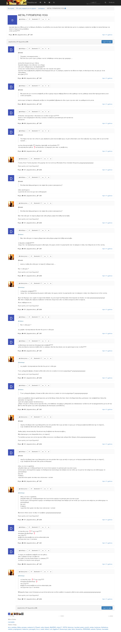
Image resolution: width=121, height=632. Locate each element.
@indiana (20, 234)
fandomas (97, 627)
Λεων (38, 629)
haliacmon (25, 629)
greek (82, 627)
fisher (73, 629)
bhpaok (47, 627)
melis (42, 627)
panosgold (32, 629)
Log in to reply (107, 42)
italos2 (47, 629)
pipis (69, 629)
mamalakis (11, 622)
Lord (51, 629)
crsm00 (86, 627)
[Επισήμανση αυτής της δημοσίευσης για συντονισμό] (29, 19)
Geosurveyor (63, 629)
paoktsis (14, 627)
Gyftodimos (104, 627)
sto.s (9, 627)
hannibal (77, 627)
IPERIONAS (86, 629)
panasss (24, 627)
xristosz (10, 629)
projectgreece (17, 629)
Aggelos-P (56, 629)
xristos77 (59, 627)
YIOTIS (65, 627)
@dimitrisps (21, 287)
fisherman (71, 627)
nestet (42, 629)
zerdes (92, 627)
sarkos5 (93, 629)
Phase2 (37, 627)
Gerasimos (79, 629)
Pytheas (98, 629)
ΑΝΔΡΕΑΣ (53, 627)
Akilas (19, 627)
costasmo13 (31, 627)
